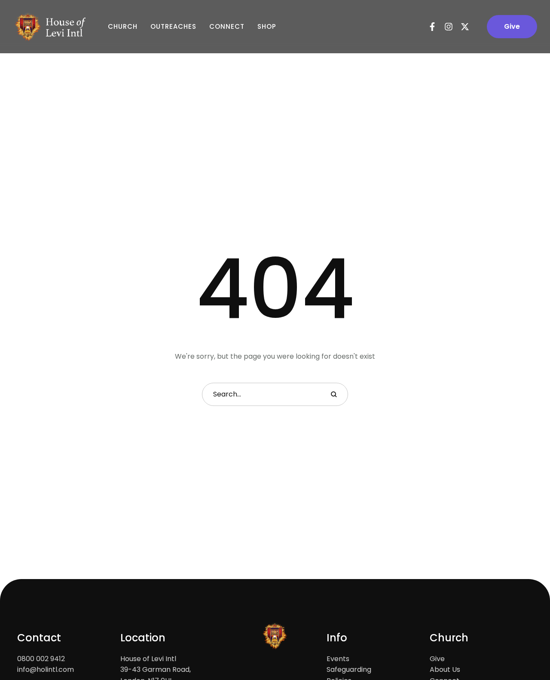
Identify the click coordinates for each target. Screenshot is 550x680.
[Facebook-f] (432, 27)
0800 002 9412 (41, 659)
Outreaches (173, 26)
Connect (226, 26)
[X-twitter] (465, 27)
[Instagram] (449, 27)
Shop (266, 26)
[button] (512, 26)
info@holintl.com (45, 669)
